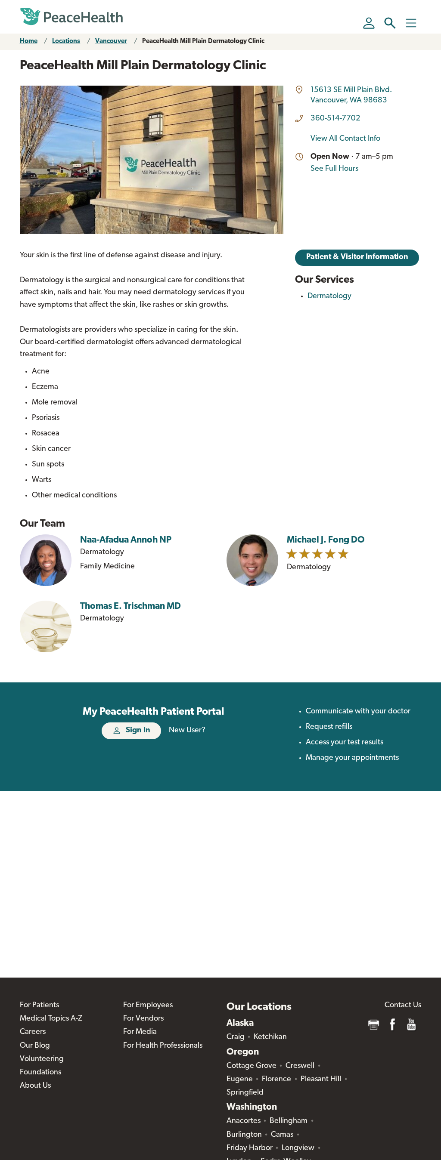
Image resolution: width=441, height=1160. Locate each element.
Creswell (300, 1066)
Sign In (138, 730)
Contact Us (403, 1005)
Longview (298, 1148)
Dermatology (329, 296)
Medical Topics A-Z (51, 1019)
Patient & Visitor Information (357, 257)
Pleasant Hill (321, 1079)
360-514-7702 (335, 119)
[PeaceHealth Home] (71, 17)
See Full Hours (334, 169)
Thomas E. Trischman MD (130, 606)
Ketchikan (270, 1037)
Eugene (240, 1079)
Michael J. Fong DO (326, 540)
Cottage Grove (251, 1066)
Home (28, 41)
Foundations (40, 1073)
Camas (282, 1135)
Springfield (245, 1093)
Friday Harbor (250, 1148)
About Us (35, 1086)
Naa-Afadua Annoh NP (125, 540)
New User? (187, 730)
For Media (140, 1032)
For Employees (148, 1005)
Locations (66, 41)
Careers (33, 1032)
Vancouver (111, 41)
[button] (390, 23)
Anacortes (244, 1121)
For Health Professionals (162, 1046)
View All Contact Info (345, 139)
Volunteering (42, 1059)
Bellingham (288, 1121)
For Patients (39, 1005)
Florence (276, 1079)
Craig (236, 1037)
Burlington (244, 1135)
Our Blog (35, 1046)
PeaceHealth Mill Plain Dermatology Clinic (203, 41)
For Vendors (143, 1019)
